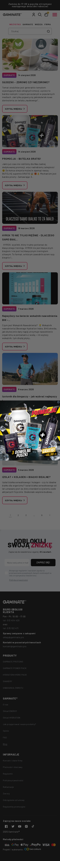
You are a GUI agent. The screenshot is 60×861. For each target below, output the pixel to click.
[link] (30, 430)
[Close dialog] (58, 402)
